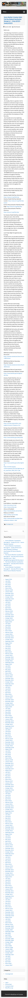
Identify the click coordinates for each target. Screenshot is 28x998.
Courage (21, 994)
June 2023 (8, 646)
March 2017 (8, 779)
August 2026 (8, 579)
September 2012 (9, 875)
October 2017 (9, 767)
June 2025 (8, 604)
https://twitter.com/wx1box (11, 514)
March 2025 (8, 609)
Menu (4, 11)
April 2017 (8, 777)
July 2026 (7, 581)
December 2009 (9, 926)
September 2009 (9, 931)
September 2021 (9, 683)
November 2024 (9, 616)
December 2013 (9, 848)
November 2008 (9, 940)
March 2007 (8, 963)
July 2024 (7, 623)
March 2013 (8, 864)
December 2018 (9, 742)
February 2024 (9, 632)
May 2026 (8, 584)
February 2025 (9, 611)
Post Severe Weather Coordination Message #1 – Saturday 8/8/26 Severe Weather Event (13, 563)
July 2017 (7, 772)
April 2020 (8, 713)
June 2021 (8, 689)
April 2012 (8, 883)
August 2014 (8, 834)
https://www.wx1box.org (10, 507)
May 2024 (8, 627)
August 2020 (8, 706)
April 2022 (8, 671)
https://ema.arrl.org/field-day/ (14, 206)
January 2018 (8, 761)
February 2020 (9, 717)
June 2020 (8, 710)
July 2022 (7, 666)
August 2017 (8, 770)
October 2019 (9, 724)
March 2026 (8, 588)
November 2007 (9, 951)
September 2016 (9, 790)
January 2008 (8, 949)
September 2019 (9, 726)
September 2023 (9, 641)
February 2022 (9, 675)
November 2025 (9, 595)
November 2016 (9, 786)
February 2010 (9, 924)
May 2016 (8, 797)
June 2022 (8, 668)
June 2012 (8, 880)
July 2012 (7, 878)
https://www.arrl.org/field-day (11, 197)
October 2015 (9, 809)
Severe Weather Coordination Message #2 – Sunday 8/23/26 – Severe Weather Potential (14, 542)
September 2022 (9, 662)
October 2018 (9, 745)
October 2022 (9, 660)
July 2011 (7, 899)
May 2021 (8, 691)
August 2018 (8, 749)
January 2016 (8, 804)
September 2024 (9, 620)
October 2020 (9, 703)
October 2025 (9, 597)
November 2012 (9, 871)
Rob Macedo (17, 26)
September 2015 (9, 811)
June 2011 (8, 901)
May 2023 (8, 648)
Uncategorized (9, 524)
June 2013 (8, 859)
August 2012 (8, 876)
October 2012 (9, 873)
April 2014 (8, 841)
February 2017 (9, 781)
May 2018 (8, 754)
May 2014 (8, 839)
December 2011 (9, 891)
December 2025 (9, 593)
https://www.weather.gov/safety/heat (13, 437)
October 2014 (9, 830)
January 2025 (8, 613)
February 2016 (9, 802)
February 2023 (9, 653)
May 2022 (8, 669)
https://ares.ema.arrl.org (10, 505)
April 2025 (8, 607)
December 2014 (9, 827)
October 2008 (9, 942)
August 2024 (8, 621)
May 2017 (8, 775)
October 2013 (9, 852)
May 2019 (8, 733)
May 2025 (8, 606)
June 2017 (8, 774)
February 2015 (9, 823)
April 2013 (8, 862)
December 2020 (9, 699)
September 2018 (9, 747)
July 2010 (7, 919)
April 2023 (8, 650)
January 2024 (8, 634)
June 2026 (8, 582)
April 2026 (8, 586)
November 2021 (9, 680)
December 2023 (9, 636)
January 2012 (8, 889)
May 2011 (8, 903)
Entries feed (8, 984)
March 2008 (8, 945)
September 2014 (9, 832)
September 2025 (9, 598)
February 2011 (9, 908)
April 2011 (8, 905)
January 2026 (8, 591)
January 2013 (8, 868)
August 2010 (8, 917)
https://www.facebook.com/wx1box (13, 511)
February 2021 (9, 696)
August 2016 (8, 791)
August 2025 (8, 600)
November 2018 (9, 744)
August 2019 (8, 728)
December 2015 (9, 806)
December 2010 (9, 912)
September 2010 (9, 915)
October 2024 (9, 618)
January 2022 (8, 676)
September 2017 (9, 768)
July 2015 (7, 814)
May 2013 (8, 860)
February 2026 (9, 590)
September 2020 (9, 705)
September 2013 (9, 853)
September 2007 (9, 954)
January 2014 (8, 846)
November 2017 (9, 765)
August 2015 (8, 813)
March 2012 (8, 885)
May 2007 (8, 960)
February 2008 (9, 947)
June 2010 (8, 921)
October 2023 (9, 639)
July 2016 (7, 793)
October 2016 (9, 788)
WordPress (13, 994)
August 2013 (8, 855)
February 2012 (9, 887)
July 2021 (7, 687)
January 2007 (8, 965)
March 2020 (8, 715)
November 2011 (9, 892)
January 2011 (8, 910)
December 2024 (9, 614)
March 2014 (8, 843)
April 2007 (8, 961)
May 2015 (8, 818)
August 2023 (8, 643)
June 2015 (8, 816)
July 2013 (7, 857)
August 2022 (8, 664)
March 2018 (8, 758)
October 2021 (9, 682)
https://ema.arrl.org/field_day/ (11, 212)
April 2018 (8, 756)
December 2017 (9, 763)
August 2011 (8, 898)
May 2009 (8, 933)
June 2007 (8, 958)
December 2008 (9, 938)
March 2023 (8, 652)
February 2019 (9, 738)
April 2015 (8, 820)
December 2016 (9, 784)
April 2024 (8, 629)
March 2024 (8, 630)
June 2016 (8, 795)
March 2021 (8, 694)
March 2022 (8, 673)
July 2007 (7, 956)
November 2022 (9, 659)
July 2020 (7, 708)
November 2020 (9, 701)
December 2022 (9, 657)
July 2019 (7, 729)
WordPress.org (9, 988)
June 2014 (8, 837)
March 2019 (8, 737)
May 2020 (8, 712)
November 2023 (9, 637)
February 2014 (9, 844)
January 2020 (8, 719)
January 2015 (8, 825)
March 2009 (8, 937)
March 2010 (8, 922)
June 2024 (8, 625)
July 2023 (7, 644)
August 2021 (8, 685)
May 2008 (8, 944)
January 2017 (8, 783)
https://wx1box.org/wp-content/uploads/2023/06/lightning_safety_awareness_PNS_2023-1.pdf (14, 468)
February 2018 (9, 760)
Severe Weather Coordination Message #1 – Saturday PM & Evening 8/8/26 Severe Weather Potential (13, 568)
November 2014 (9, 829)
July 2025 (7, 602)
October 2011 (9, 894)
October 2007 (9, 953)
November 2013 (9, 850)
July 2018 (7, 751)
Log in (6, 982)
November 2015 (9, 807)
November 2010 (9, 914)
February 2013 (9, 866)
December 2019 (9, 721)
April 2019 (8, 735)
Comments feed (9, 986)
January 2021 (8, 698)
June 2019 (8, 731)
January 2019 (8, 740)
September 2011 (9, 896)
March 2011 (8, 906)
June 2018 (8, 752)
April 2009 (8, 935)
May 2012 (8, 882)
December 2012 (9, 869)
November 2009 (9, 928)
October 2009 (9, 930)
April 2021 (8, 692)
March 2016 (8, 800)
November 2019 (9, 722)
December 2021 (9, 678)
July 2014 (7, 836)
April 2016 (8, 799)
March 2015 (8, 822)
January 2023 (8, 655)
